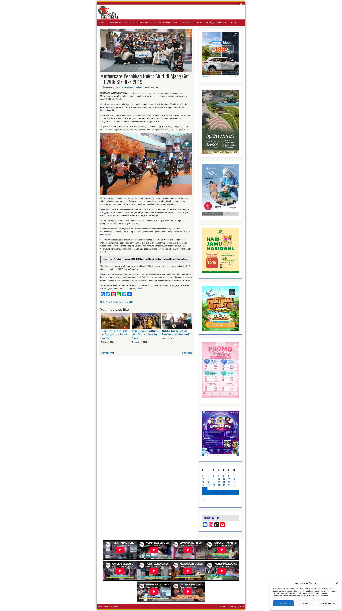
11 (208, 479)
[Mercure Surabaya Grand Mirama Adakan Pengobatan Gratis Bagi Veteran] (146, 321)
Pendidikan (186, 22)
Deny (305, 603)
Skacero (230, 606)
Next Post (186, 353)
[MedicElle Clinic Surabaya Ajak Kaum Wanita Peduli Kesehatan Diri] (177, 321)
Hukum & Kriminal (162, 22)
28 (224, 485)
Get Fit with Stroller (110, 301)
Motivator (222, 22)
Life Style (210, 22)
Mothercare (123, 301)
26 (214, 485)
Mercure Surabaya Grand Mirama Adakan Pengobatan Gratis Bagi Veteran (145, 334)
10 (203, 479)
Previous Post (108, 353)
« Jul (204, 499)
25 (208, 485)
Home (101, 22)
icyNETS (240, 606)
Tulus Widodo (129, 87)
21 (224, 482)
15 (229, 479)
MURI (131, 301)
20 (219, 482)
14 (224, 479)
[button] (336, 583)
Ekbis (127, 22)
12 (214, 479)
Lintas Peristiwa (114, 22)
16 (234, 479)
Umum (233, 22)
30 (234, 485)
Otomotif (199, 22)
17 (203, 482)
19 (214, 482)
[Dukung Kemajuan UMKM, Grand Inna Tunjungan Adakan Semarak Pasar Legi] (115, 321)
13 (219, 479)
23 (234, 482)
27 (219, 485)
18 (208, 482)
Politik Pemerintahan (142, 22)
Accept (283, 603)
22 (229, 482)
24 (203, 485)
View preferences (327, 603)
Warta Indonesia (112, 606)
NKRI (176, 22)
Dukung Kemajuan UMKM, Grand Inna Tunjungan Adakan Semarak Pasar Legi (114, 334)
